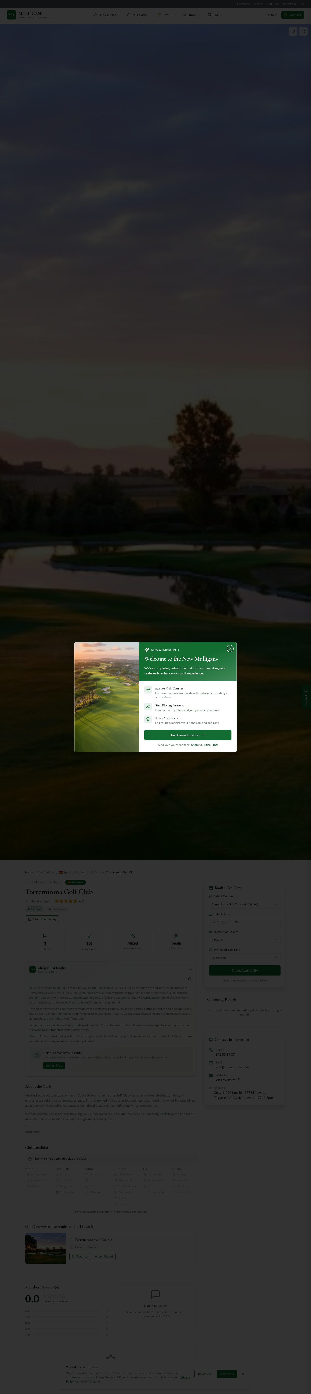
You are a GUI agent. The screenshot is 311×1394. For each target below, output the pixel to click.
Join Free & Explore (184, 735)
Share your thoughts (205, 744)
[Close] (231, 647)
